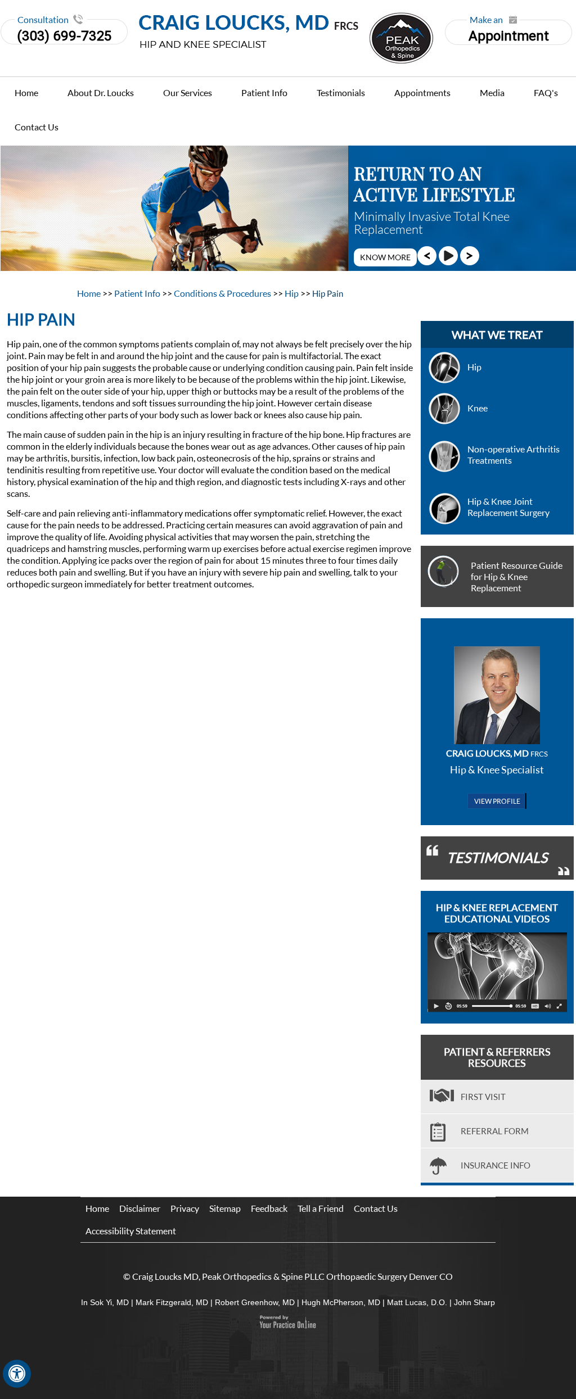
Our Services (187, 92)
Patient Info (264, 92)
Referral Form (495, 1131)
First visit (483, 1097)
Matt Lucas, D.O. (417, 1302)
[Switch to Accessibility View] (17, 1374)
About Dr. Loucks (101, 92)
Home (26, 92)
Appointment (509, 32)
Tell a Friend (321, 1208)
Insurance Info (495, 1165)
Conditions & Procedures (223, 293)
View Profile (497, 801)
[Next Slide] (469, 255)
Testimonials (341, 92)
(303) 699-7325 (64, 36)
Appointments (422, 92)
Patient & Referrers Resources (497, 1057)
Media (492, 92)
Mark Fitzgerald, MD (172, 1302)
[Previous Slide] (427, 255)
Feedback (269, 1208)
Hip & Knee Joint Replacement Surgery (508, 507)
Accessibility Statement (131, 1230)
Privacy (184, 1208)
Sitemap (225, 1208)
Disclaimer (139, 1208)
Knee (477, 407)
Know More (385, 257)
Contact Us (36, 126)
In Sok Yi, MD (105, 1302)
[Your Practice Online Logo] (287, 1322)
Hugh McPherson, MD (341, 1302)
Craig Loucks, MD (497, 753)
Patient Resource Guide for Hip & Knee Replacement (516, 576)
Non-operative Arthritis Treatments (513, 454)
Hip (292, 293)
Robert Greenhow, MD (255, 1302)
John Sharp (474, 1302)
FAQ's (546, 92)
